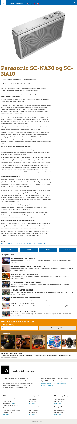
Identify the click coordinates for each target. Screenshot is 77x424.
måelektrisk (63, 355)
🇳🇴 (38, 4)
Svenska (67, 249)
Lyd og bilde (29, 355)
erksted (8, 357)
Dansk (48, 249)
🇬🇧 (28, 4)
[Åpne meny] (74, 3)
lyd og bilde (31, 243)
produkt (4, 243)
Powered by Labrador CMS (38, 421)
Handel (13, 355)
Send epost (6, 414)
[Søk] (69, 2)
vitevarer (21, 355)
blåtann (12, 243)
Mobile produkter (40, 355)
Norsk (9, 249)
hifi (18, 243)
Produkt (14, 357)
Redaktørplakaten (46, 383)
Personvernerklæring (47, 385)
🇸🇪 (31, 4)
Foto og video (5, 355)
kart (13, 403)
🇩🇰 (34, 4)
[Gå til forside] (11, 2)
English (29, 249)
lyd (23, 243)
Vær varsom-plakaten (60, 383)
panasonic (41, 243)
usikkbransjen (53, 355)
